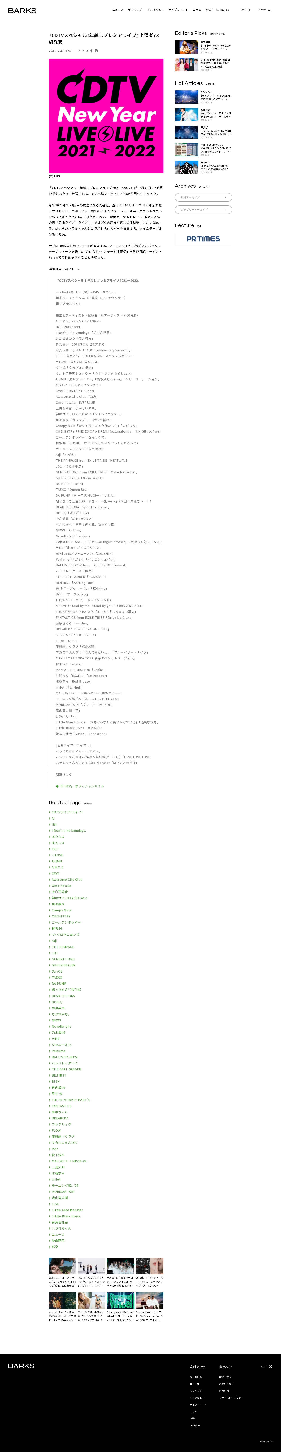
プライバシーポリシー (231, 1397)
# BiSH (54, 1081)
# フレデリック (60, 1124)
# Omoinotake (60, 885)
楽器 (209, 9)
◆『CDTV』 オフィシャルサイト (80, 786)
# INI (53, 824)
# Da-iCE (55, 971)
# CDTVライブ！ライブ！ (66, 812)
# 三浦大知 (57, 1167)
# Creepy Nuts (60, 910)
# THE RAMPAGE (61, 946)
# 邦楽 (53, 1246)
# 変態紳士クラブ (62, 1136)
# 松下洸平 (57, 1154)
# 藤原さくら (58, 1112)
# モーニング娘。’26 (64, 1185)
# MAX (53, 1148)
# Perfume (57, 1050)
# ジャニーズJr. (60, 1044)
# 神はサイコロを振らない (68, 897)
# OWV (54, 873)
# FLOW (55, 1130)
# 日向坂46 (57, 1087)
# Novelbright (60, 1026)
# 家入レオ (57, 842)
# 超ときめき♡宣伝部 (65, 989)
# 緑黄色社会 (58, 1222)
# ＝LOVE (56, 855)
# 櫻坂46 (55, 928)
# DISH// (56, 1001)
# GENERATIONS (62, 959)
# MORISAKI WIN (62, 1191)
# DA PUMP (57, 983)
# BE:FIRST (58, 1075)
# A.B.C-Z (56, 867)
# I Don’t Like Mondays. (67, 830)
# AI (52, 818)
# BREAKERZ (58, 1118)
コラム (197, 9)
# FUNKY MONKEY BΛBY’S (69, 1099)
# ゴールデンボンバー (65, 922)
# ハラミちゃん (60, 1228)
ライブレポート (178, 9)
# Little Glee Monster (66, 1210)
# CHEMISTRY (60, 916)
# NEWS (55, 1020)
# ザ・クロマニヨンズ (64, 934)
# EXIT (54, 848)
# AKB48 (55, 861)
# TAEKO (55, 977)
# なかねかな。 (60, 1014)
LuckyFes (222, 9)
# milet (55, 1179)
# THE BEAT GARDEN (65, 1069)
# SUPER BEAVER (62, 965)
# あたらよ (57, 836)
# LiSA (54, 1203)
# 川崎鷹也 (57, 904)
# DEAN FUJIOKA (62, 995)
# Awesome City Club (66, 879)
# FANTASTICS (60, 1106)
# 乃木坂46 (57, 1032)
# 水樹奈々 (57, 1173)
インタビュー (155, 9)
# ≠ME (54, 1038)
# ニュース (57, 1234)
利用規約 (224, 1390)
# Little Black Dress (64, 1216)
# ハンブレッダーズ (63, 1063)
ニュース (117, 9)
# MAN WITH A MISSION (67, 1161)
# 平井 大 (56, 1093)
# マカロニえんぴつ (63, 1142)
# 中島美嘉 (57, 1008)
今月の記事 (196, 1377)
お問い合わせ (226, 1383)
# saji (53, 940)
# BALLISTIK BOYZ (63, 1057)
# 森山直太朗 (58, 1197)
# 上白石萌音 (58, 891)
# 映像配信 (57, 1240)
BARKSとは (225, 1377)
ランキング (135, 9)
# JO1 (53, 953)
